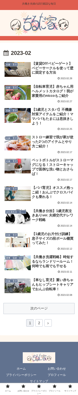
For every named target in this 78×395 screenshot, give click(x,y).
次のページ (39, 308)
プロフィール (57, 375)
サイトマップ (39, 381)
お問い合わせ (57, 368)
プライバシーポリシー (21, 375)
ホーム (21, 368)
